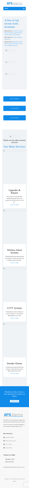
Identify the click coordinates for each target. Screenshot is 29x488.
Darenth (20, 41)
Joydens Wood (15, 43)
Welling (10, 34)
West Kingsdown (16, 34)
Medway (20, 32)
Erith (10, 43)
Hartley (6, 32)
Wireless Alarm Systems (10, 440)
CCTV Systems (8, 444)
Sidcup (6, 39)
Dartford (6, 43)
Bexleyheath (15, 41)
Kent (16, 37)
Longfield (16, 32)
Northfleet (10, 45)
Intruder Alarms (8, 447)
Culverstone (20, 30)
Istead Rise (10, 32)
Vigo (9, 39)
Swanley (6, 34)
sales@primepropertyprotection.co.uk (13, 467)
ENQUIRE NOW (14, 401)
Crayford (15, 30)
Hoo (13, 37)
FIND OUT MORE (14, 204)
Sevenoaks (15, 45)
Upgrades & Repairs (9, 437)
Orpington (19, 37)
